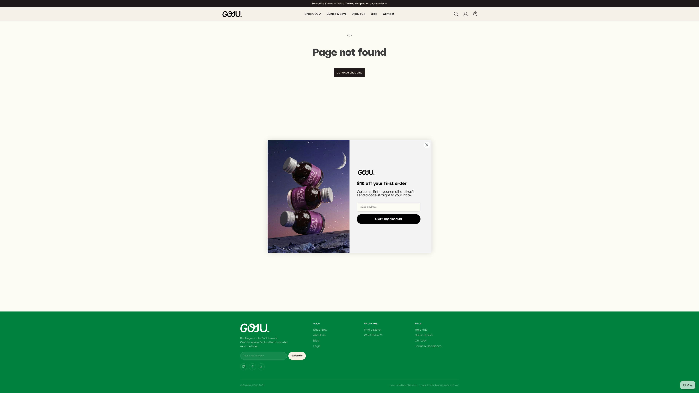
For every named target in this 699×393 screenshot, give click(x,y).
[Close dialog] (427, 145)
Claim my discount (388, 219)
